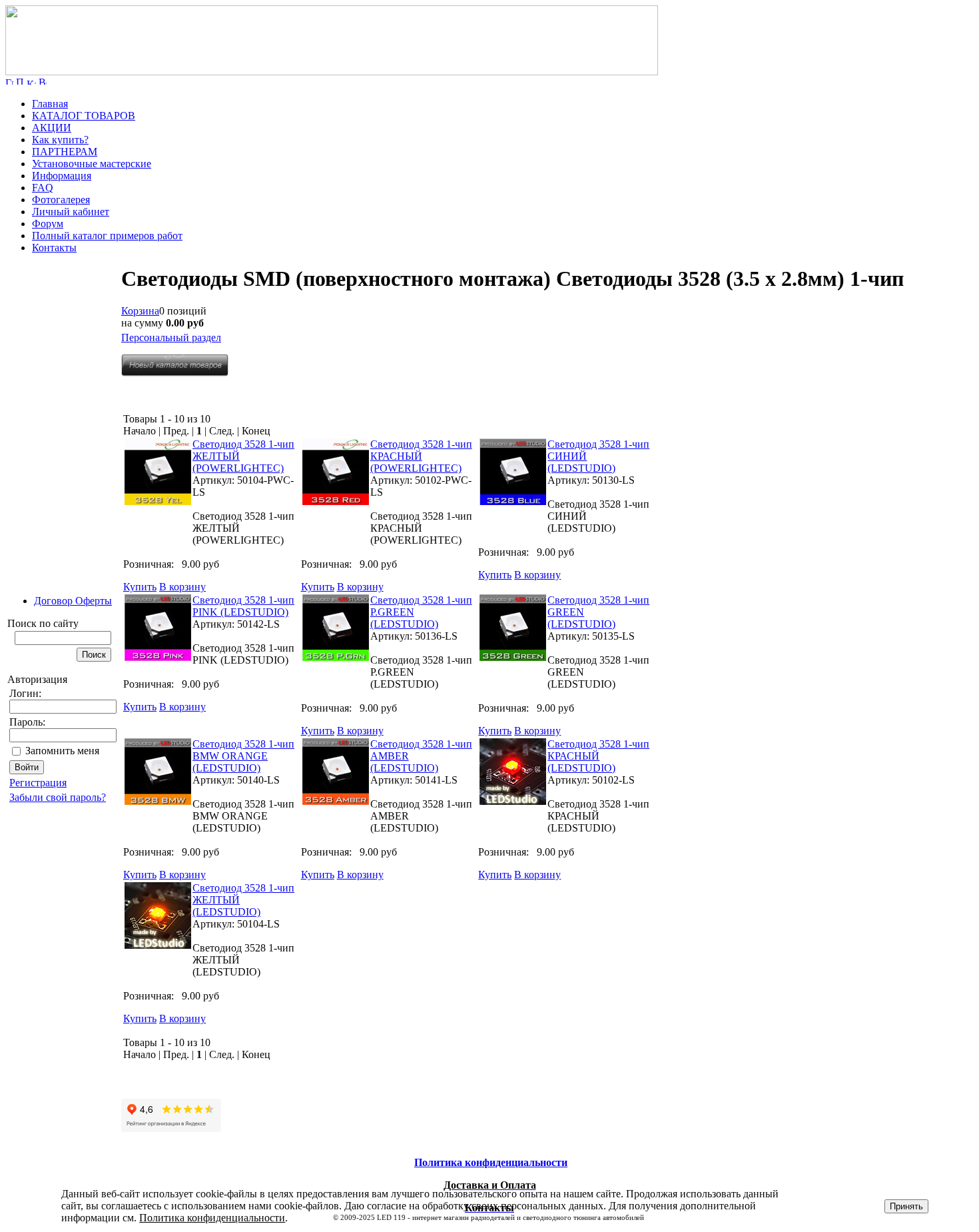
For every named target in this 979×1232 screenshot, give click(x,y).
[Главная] (331, 71)
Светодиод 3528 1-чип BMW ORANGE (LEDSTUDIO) (243, 756)
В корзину (182, 586)
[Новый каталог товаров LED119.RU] (174, 372)
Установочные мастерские (91, 163)
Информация (61, 175)
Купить (140, 586)
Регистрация (38, 782)
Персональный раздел (171, 337)
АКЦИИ (51, 127)
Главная (50, 103)
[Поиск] (20, 81)
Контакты (54, 247)
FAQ (42, 187)
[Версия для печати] (43, 81)
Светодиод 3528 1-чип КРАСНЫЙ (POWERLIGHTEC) (421, 456)
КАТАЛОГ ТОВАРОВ (83, 115)
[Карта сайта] (31, 81)
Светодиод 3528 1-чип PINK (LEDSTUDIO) (243, 606)
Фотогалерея (61, 199)
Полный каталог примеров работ (107, 235)
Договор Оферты (73, 600)
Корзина (140, 310)
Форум (47, 223)
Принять (906, 1206)
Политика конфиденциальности (212, 1217)
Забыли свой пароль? (57, 797)
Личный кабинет (70, 211)
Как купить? (60, 139)
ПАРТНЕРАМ (64, 151)
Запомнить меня (62, 750)
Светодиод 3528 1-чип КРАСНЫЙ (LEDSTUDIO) (598, 756)
